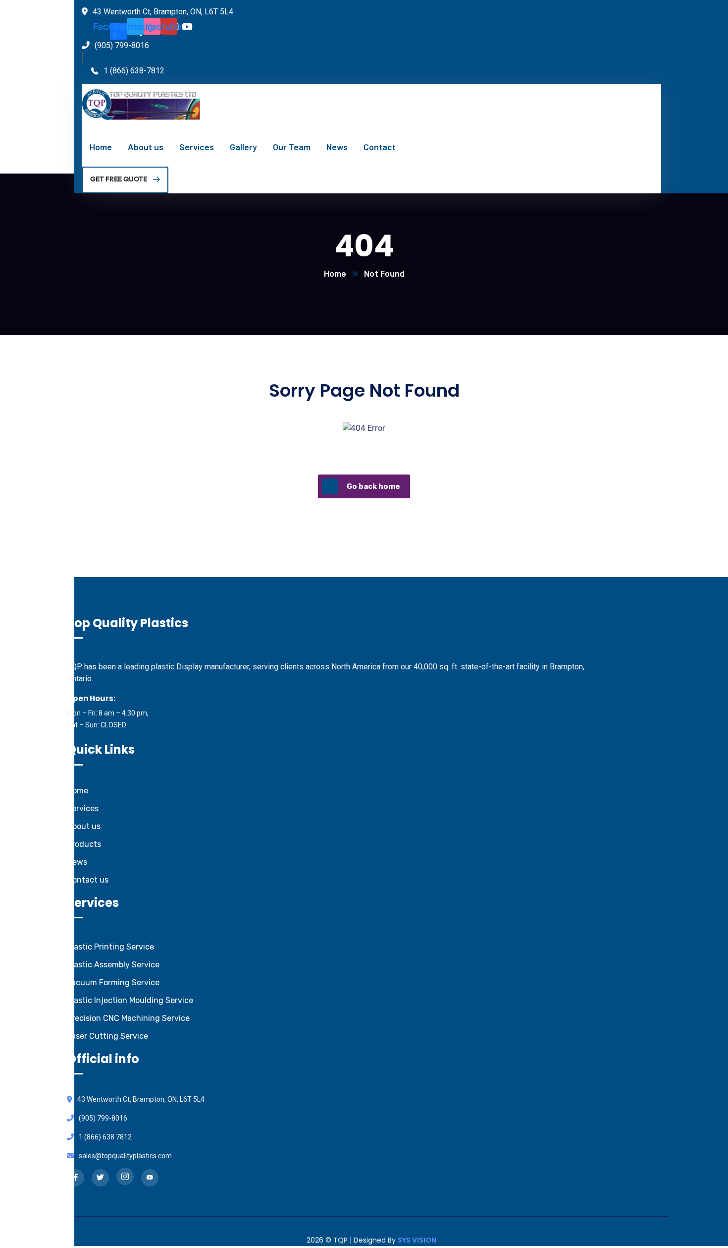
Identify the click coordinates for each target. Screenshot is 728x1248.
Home (335, 274)
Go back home (373, 486)
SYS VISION (417, 1240)
